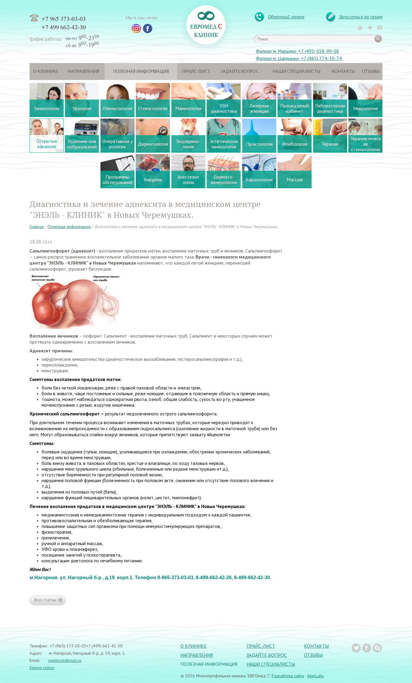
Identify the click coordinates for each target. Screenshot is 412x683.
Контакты (343, 71)
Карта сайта (42, 667)
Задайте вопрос (239, 71)
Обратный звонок (286, 17)
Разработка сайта (288, 675)
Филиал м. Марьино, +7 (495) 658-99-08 (297, 51)
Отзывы (371, 71)
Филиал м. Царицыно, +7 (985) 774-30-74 (299, 58)
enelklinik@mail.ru (64, 660)
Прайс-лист (196, 71)
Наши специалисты (296, 71)
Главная (37, 226)
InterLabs (315, 675)
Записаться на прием (360, 17)
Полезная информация (141, 71)
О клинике (45, 71)
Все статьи (45, 600)
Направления (83, 71)
